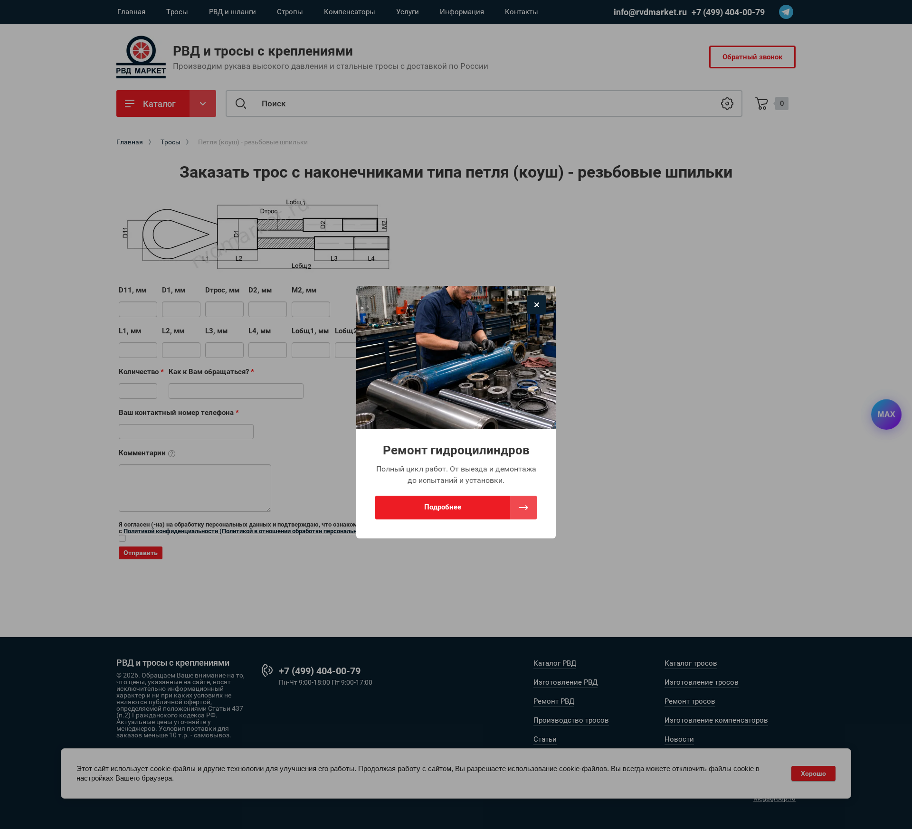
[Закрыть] (536, 304)
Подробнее (442, 507)
